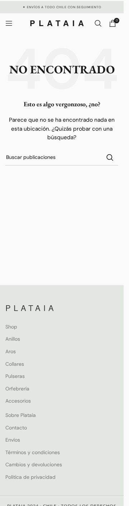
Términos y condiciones (32, 452)
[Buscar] (98, 23)
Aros (10, 351)
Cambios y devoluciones (33, 464)
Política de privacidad (30, 477)
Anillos (12, 339)
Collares (14, 364)
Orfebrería (17, 388)
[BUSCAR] (110, 157)
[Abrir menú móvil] (9, 23)
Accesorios (18, 401)
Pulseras (15, 376)
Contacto (16, 427)
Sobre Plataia (20, 415)
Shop (11, 326)
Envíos (12, 440)
